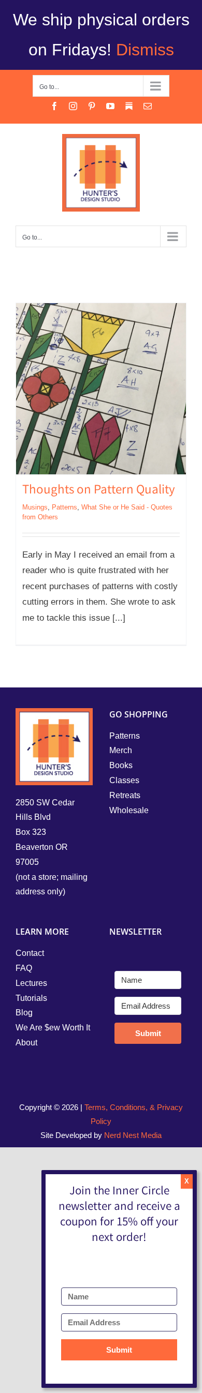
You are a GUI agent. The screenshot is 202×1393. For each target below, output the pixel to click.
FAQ (24, 968)
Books (121, 765)
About (26, 1042)
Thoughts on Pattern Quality (98, 491)
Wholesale (129, 810)
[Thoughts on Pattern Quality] (101, 388)
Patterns (64, 507)
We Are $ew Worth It (53, 1027)
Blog (24, 1012)
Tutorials (31, 998)
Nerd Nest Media (133, 1135)
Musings (35, 507)
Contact (30, 953)
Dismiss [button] (145, 49)
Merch (120, 750)
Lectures (31, 983)
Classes (124, 780)
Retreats (124, 795)
